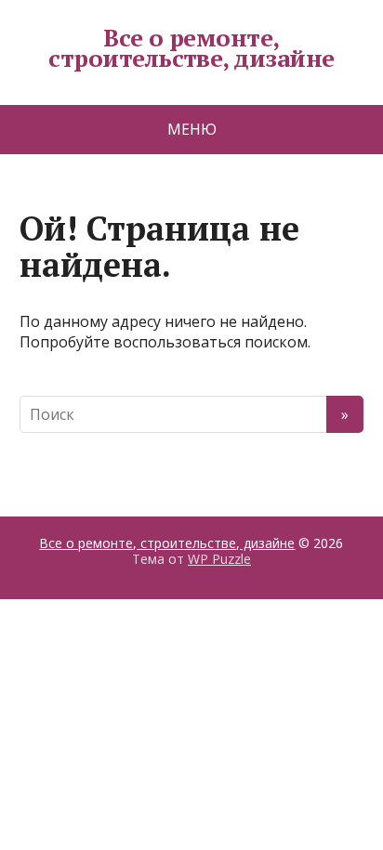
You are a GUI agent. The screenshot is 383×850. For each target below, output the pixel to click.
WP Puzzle (219, 559)
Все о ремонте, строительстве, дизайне (191, 48)
